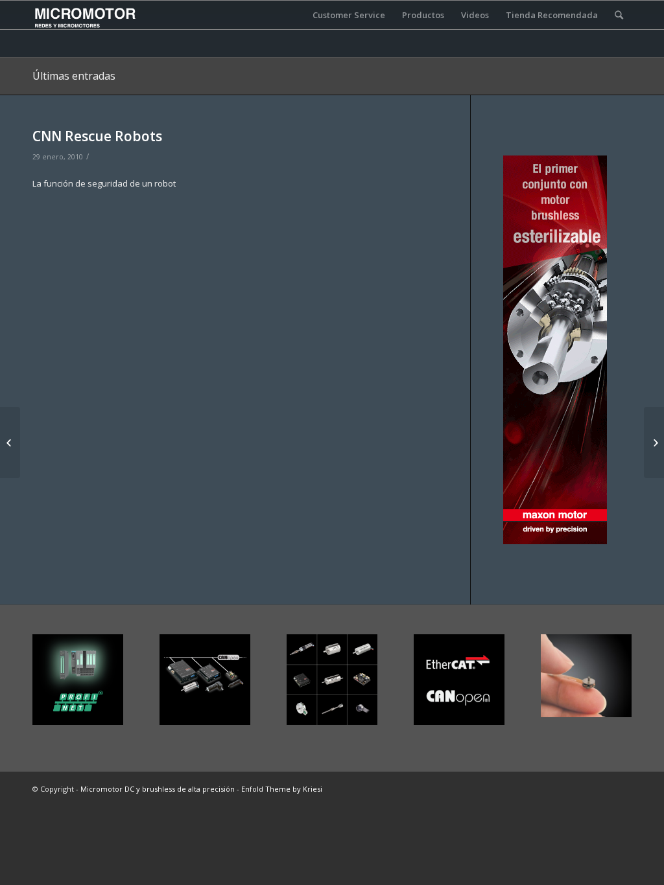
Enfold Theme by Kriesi (281, 789)
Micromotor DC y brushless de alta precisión (157, 789)
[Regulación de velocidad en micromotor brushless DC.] (10, 442)
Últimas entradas (73, 76)
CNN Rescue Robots (97, 136)
